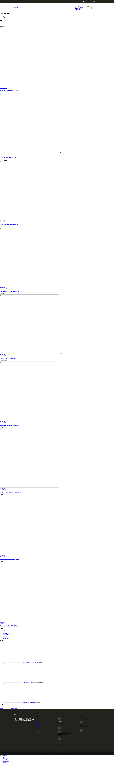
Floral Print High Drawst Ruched (9, 224)
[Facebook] (38, 732)
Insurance (7, 708)
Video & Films (3, 355)
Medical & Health (3, 88)
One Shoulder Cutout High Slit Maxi (10, 291)
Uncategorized (6, 637)
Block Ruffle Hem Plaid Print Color (9, 90)
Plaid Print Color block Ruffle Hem (9, 358)
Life (11, 708)
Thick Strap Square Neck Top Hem (9, 559)
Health (1, 708)
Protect (16, 708)
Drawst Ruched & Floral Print (8, 157)
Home (4, 16)
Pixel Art (62, 753)
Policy (13, 708)
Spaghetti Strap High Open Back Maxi (10, 492)
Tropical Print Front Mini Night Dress (10, 626)
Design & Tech (3, 221)
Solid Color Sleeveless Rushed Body (9, 425)
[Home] (16, 7)
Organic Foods (3, 623)
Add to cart (2, 86)
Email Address (60, 741)
